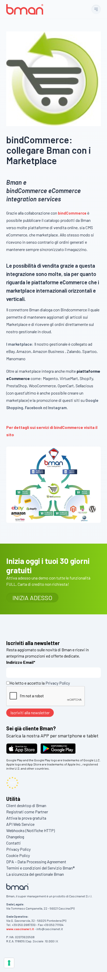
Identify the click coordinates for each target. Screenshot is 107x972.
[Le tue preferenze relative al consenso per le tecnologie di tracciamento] (9, 963)
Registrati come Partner (27, 811)
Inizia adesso (32, 597)
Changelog (15, 836)
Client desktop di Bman (26, 805)
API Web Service (20, 824)
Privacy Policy (57, 682)
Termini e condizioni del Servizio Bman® (40, 867)
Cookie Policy (18, 855)
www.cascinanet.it (20, 929)
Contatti (13, 842)
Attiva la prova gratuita (26, 817)
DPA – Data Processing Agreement (36, 861)
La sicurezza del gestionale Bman (35, 874)
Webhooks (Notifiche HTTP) (30, 830)
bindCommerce (72, 213)
